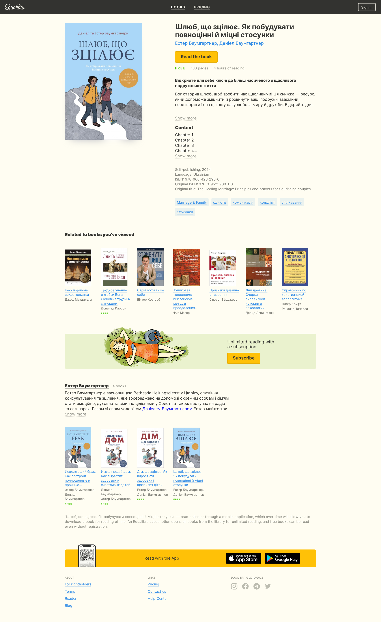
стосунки (185, 212)
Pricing (153, 584)
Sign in (367, 7)
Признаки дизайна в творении (224, 292)
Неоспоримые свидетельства (77, 292)
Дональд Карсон (113, 308)
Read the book (196, 56)
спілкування (292, 202)
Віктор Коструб (148, 299)
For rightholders (78, 584)
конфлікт (267, 202)
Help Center (158, 598)
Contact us (157, 591)
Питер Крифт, (292, 304)
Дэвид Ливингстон (260, 313)
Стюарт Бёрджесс (223, 299)
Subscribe (244, 358)
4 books (95, 386)
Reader (71, 598)
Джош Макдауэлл (78, 299)
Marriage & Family (192, 202)
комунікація (243, 202)
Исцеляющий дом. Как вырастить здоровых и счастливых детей (116, 478)
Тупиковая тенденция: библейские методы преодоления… (185, 299)
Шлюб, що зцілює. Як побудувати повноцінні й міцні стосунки (188, 478)
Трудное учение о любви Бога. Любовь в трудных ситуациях (116, 296)
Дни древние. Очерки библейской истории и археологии (256, 299)
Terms (70, 591)
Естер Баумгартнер (196, 43)
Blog (68, 605)
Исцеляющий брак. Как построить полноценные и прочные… (80, 478)
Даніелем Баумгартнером (167, 408)
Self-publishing (187, 169)
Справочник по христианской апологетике (294, 294)
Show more (185, 118)
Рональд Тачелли (295, 309)
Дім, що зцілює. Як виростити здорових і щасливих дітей (152, 478)
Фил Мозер (181, 313)
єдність (219, 202)
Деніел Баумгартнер (241, 43)
